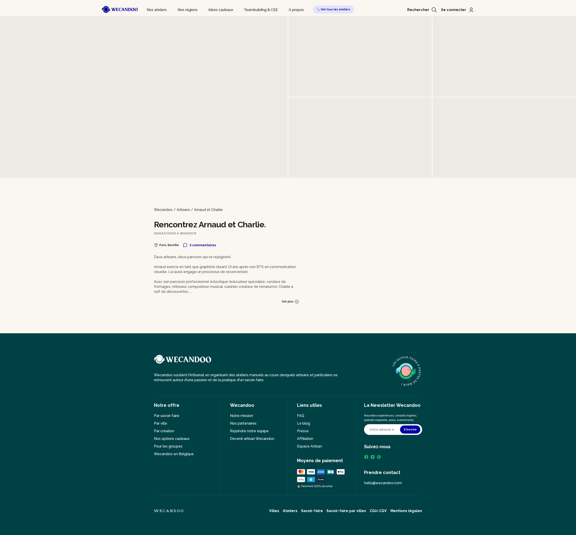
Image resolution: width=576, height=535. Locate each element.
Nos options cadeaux (171, 439)
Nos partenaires (243, 423)
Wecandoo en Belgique (174, 454)
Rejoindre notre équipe (249, 431)
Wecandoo (163, 210)
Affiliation (305, 439)
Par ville (160, 423)
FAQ (300, 416)
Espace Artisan (309, 446)
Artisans (183, 210)
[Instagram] (372, 457)
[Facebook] (366, 457)
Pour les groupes (168, 446)
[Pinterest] (379, 457)
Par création (164, 431)
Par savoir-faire (166, 416)
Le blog (303, 423)
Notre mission (241, 416)
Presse (303, 431)
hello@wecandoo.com (383, 483)
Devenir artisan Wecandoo (252, 439)
